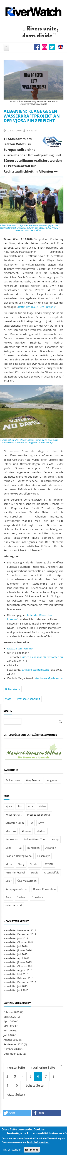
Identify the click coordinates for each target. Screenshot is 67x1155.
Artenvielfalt (51, 872)
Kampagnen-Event (17, 889)
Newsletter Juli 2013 (16, 986)
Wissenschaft (13, 814)
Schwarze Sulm (15, 822)
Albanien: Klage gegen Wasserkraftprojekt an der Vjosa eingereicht (32, 115)
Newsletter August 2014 (18, 970)
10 (16, 1085)
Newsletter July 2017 (16, 938)
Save (41, 822)
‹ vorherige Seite (43, 1067)
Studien (34, 864)
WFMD (49, 864)
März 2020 (10, 1016)
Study (21, 864)
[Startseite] (33, 12)
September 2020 (13, 1044)
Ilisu (20, 806)
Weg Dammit (33, 780)
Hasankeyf (43, 856)
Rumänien (33, 847)
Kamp (55, 839)
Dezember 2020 (13, 1053)
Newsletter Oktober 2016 (18, 942)
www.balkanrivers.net (20, 648)
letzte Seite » (15, 1094)
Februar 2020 (11, 1012)
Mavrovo (11, 831)
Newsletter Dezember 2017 (20, 934)
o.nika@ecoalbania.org (35, 669)
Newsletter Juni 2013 (16, 990)
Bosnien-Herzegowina (19, 856)
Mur (30, 806)
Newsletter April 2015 (16, 958)
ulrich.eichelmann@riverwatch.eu (42, 657)
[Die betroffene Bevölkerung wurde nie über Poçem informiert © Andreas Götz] (33, 79)
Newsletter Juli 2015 (16, 954)
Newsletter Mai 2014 (16, 974)
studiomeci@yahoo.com (49, 678)
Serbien (21, 897)
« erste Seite (16, 1067)
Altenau (26, 831)
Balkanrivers (12, 689)
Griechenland (14, 905)
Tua (19, 847)
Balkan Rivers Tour (35, 839)
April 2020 (10, 1021)
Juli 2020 (9, 1035)
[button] (17, 1113)
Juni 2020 (9, 1030)
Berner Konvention (44, 889)
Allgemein (53, 780)
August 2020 (11, 1039)
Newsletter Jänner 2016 (18, 950)
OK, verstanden (12, 1149)
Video (42, 806)
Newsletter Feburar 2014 (18, 978)
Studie (34, 872)
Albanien (50, 847)
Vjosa (8, 699)
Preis (8, 897)
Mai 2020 (9, 1025)
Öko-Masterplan (27, 880)
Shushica (37, 897)
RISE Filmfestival (15, 872)
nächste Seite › (34, 1085)
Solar (9, 880)
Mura (9, 864)
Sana (8, 847)
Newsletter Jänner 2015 (18, 962)
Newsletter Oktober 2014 (18, 966)
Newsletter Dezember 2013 (20, 982)
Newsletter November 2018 (20, 930)
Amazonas (12, 839)
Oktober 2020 (12, 1049)
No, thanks (31, 1149)
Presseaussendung (28, 699)
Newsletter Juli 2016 (16, 946)
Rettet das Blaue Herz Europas (36, 307)
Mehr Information (38, 1142)
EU (31, 822)
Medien (41, 831)
